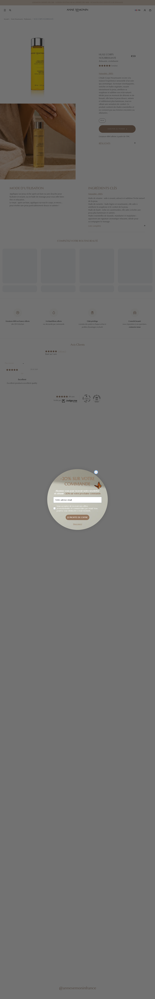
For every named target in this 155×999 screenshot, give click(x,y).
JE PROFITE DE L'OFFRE (77, 517)
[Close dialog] (96, 472)
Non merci (77, 524)
